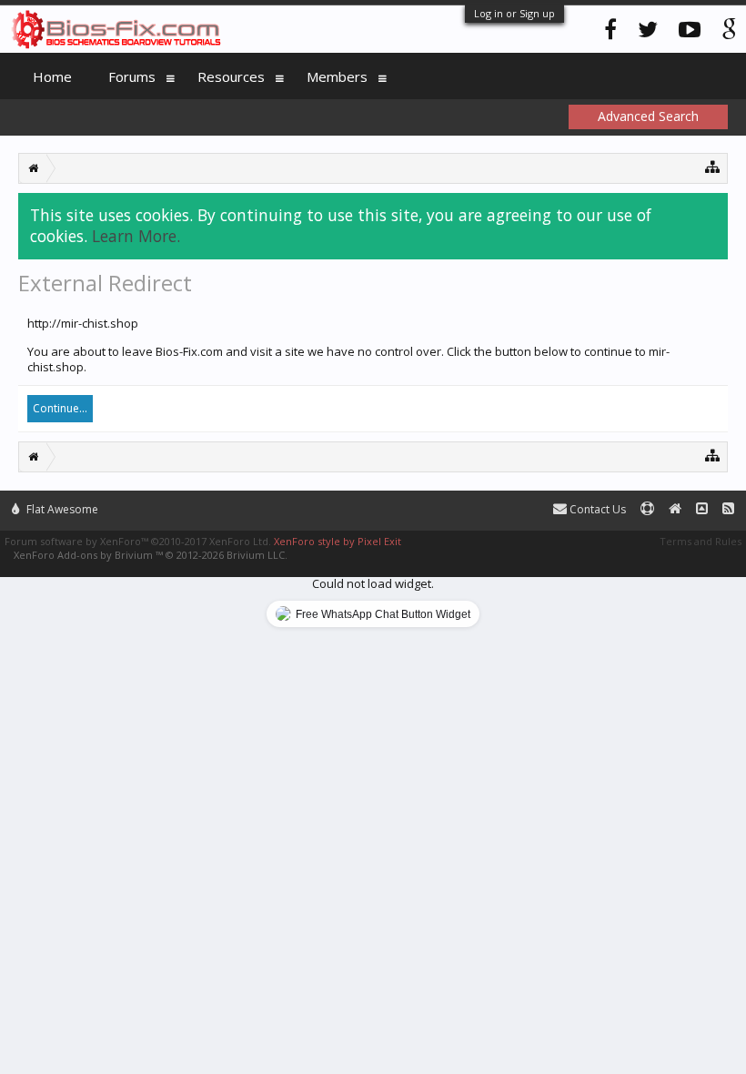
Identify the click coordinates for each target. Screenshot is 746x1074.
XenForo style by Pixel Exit (337, 541)
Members (337, 76)
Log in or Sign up (514, 13)
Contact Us (596, 509)
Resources (231, 76)
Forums (132, 76)
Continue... (60, 408)
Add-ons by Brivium (150, 555)
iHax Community (373, 501)
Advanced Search (648, 116)
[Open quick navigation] (713, 166)
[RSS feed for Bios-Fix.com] (728, 509)
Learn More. (136, 236)
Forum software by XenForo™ (138, 541)
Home (52, 76)
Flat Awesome (61, 509)
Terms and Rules (700, 541)
